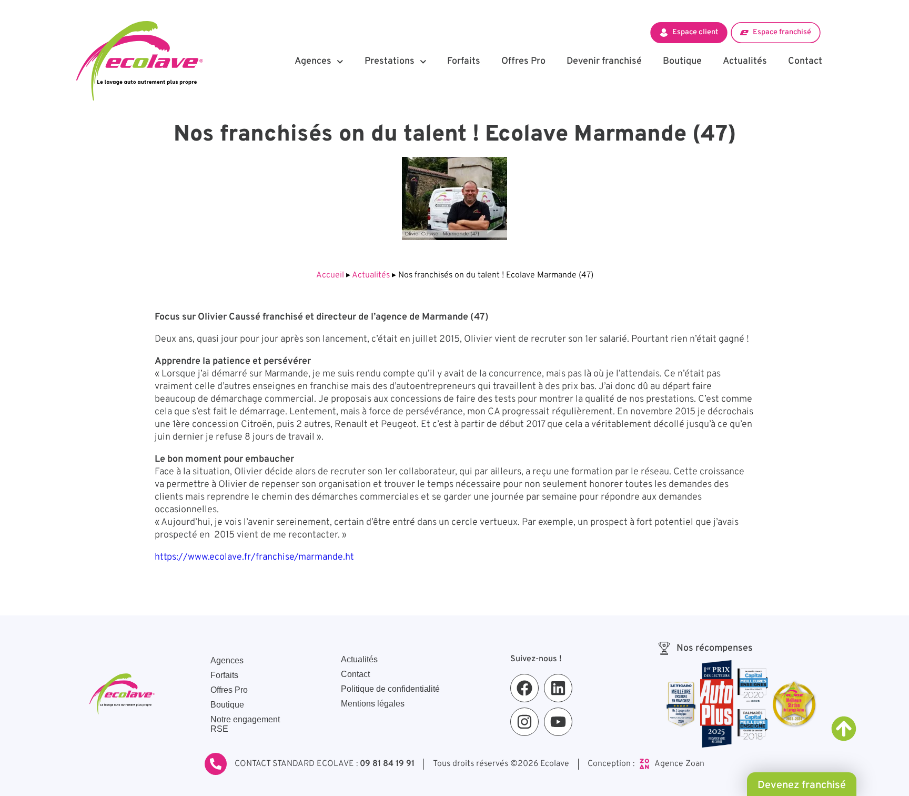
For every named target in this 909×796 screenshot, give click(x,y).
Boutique (682, 61)
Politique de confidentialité (390, 688)
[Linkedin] (558, 688)
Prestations (390, 61)
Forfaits (463, 61)
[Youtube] (558, 722)
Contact (805, 61)
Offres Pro (523, 61)
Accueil (330, 275)
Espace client (695, 32)
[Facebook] (524, 688)
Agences (313, 61)
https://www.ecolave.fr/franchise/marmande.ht (254, 557)
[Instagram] (524, 722)
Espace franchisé (782, 32)
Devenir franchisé (604, 61)
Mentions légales (373, 703)
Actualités (745, 61)
